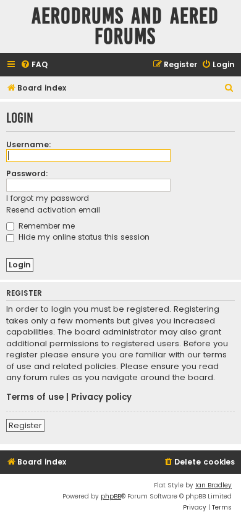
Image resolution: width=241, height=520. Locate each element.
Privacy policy (101, 397)
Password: (27, 173)
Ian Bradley (213, 485)
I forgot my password (47, 198)
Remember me (45, 226)
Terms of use (35, 397)
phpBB (111, 496)
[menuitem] (34, 65)
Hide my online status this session (83, 237)
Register (25, 425)
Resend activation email (53, 209)
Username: (28, 144)
